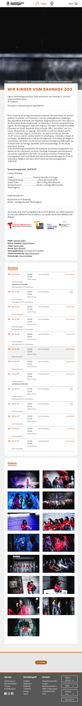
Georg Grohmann (32, 253)
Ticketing (27, 688)
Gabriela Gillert (19, 240)
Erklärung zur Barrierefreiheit (10, 682)
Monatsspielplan (38, 82)
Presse (26, 691)
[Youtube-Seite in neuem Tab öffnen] (12, 693)
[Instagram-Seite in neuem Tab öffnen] (9, 693)
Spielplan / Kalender (27, 685)
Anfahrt (26, 681)
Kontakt (68, 699)
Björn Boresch (20, 248)
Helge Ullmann (29, 243)
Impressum (68, 692)
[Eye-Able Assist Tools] (52, 3)
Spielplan (24, 82)
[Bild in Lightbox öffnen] (23, 479)
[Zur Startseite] (15, 3)
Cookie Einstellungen (9, 687)
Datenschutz (68, 679)
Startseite (12, 82)
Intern (25, 693)
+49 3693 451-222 (49, 692)
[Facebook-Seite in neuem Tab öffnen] (5, 693)
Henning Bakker (25, 255)
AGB (67, 686)
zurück (42, 662)
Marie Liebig (19, 245)
